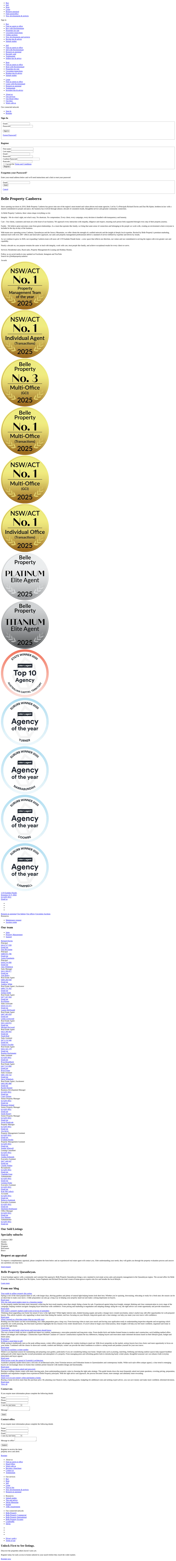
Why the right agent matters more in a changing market (21, 1302)
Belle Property (11, 1513)
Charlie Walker (6, 1166)
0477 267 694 (6, 997)
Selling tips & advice (13, 58)
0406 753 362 (6, 988)
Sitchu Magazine (12, 1502)
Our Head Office (12, 99)
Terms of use (10, 1541)
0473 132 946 (6, 1040)
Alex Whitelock (7, 967)
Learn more (5, 1283)
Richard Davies (7, 941)
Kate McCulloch (7, 1191)
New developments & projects (17, 16)
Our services (10, 97)
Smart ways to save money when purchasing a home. (21, 1378)
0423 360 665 (6, 1032)
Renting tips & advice (14, 73)
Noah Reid (5, 1036)
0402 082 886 (6, 1083)
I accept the (18, 164)
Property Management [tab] (14, 935)
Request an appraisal (13, 52)
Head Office (10, 1464)
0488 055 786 (6, 954)
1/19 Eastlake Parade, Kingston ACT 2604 (9, 894)
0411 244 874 (6, 1023)
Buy (7, 3)
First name (7, 149)
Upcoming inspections (14, 33)
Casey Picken (6, 1096)
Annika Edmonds (7, 1157)
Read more (5, 1300)
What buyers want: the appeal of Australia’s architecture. (22, 1360)
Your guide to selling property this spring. (16, 1293)
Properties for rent (12, 69)
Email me (4, 947)
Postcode (6, 161)
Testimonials (10, 56)
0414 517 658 (6, 945)
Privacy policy (11, 1538)
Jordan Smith (6, 993)
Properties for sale (12, 31)
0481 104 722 (6, 1075)
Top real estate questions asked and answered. (18, 1369)
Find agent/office (12, 14)
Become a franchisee (13, 1468)
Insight (8, 1505)
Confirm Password (10, 159)
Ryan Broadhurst (7, 1062)
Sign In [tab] (8, 111)
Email (5, 124)
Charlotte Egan (6, 1174)
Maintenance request (13, 920)
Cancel (5, 189)
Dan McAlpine (6, 950)
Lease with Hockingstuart (15, 84)
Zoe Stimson (6, 1217)
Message (4, 1410)
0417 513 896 (6, 1066)
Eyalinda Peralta (7, 1140)
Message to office (7, 1441)
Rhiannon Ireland (7, 1105)
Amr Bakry (5, 975)
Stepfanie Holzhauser (9, 1209)
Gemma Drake (6, 1183)
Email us (4, 899)
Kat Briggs (5, 1001)
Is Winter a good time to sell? (12, 1341)
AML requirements (13, 1507)
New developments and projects (18, 37)
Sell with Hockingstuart (15, 50)
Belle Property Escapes (14, 1519)
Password (6, 126)
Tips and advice (12, 1500)
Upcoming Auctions (42, 914)
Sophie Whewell (7, 1148)
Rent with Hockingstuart (15, 67)
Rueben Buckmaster (8, 1053)
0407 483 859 (6, 1014)
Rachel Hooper (6, 1088)
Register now (6, 1559)
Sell (7, 5)
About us (9, 94)
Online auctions (12, 35)
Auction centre (11, 922)
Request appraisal (12, 12)
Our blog (9, 101)
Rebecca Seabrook (8, 1200)
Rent (7, 7)
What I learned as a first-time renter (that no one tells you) (22, 1319)
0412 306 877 (6, 971)
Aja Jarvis (5, 1131)
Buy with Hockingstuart (15, 28)
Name (3, 1398)
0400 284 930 (6, 980)
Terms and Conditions (23, 164)
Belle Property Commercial (16, 1515)
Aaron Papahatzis (7, 958)
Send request (6, 1267)
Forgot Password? (10, 135)
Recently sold (11, 54)
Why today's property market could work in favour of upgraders (25, 1311)
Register (4, 1456)
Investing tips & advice (14, 90)
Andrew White (6, 984)
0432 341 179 (6, 1049)
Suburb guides (11, 41)
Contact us (10, 1470)
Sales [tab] (8, 932)
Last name (7, 151)
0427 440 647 (6, 1161)
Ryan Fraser (5, 1070)
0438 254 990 (6, 962)
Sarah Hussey (6, 1114)
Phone (3, 1400)
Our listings (21, 914)
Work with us (11, 103)
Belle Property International (16, 1517)
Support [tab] (9, 937)
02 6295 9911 (6, 897)
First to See (10, 1487)
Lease (8, 9)
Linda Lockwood (7, 1019)
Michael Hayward (8, 1027)
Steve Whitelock (7, 1079)
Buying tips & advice (14, 39)
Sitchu (8, 1524)
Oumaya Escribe (7, 1045)
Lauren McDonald (8, 1010)
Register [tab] (9, 113)
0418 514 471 (6, 1006)
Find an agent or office (14, 26)
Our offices (30, 914)
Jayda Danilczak (7, 1122)
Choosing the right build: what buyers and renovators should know (26, 1330)
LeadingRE (10, 1522)
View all (4, 1384)
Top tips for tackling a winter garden (14, 1350)
